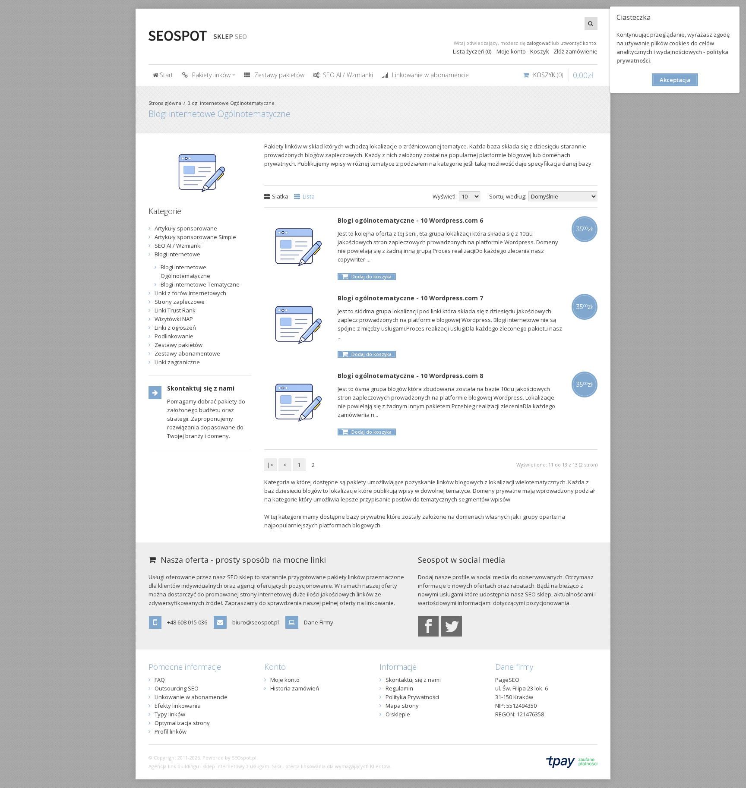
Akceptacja (675, 80)
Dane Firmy (318, 622)
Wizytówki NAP (174, 319)
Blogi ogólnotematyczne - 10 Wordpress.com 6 (410, 220)
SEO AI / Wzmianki (178, 245)
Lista (308, 196)
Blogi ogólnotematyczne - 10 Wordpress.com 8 (410, 376)
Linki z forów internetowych (190, 293)
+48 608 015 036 (187, 622)
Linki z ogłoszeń (175, 327)
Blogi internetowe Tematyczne (200, 284)
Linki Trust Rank (175, 310)
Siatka (279, 196)
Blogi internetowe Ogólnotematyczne (231, 103)
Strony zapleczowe (180, 302)
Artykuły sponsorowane (186, 228)
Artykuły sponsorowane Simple (195, 237)
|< (270, 465)
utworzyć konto (578, 43)
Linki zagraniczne (177, 362)
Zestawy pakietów (178, 345)
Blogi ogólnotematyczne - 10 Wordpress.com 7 (410, 298)
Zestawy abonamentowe (187, 353)
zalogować (538, 43)
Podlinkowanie (174, 336)
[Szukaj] (591, 23)
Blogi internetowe (177, 254)
